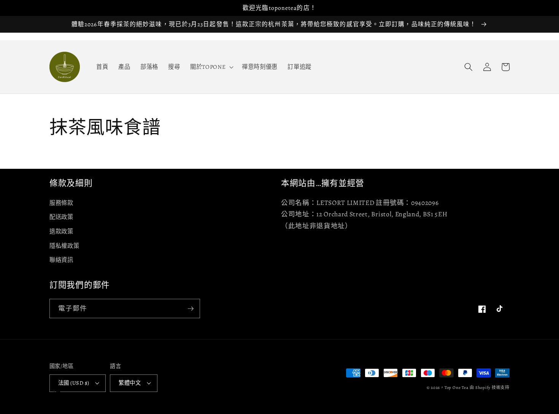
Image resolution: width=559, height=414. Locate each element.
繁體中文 (130, 383)
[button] (211, 67)
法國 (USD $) (73, 383)
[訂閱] (190, 309)
